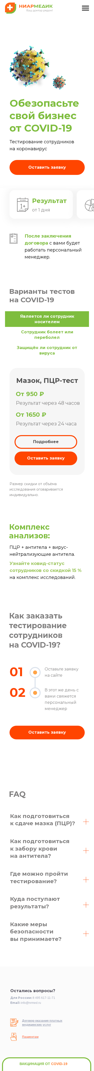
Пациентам (30, 1037)
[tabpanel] (47, 435)
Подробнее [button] (46, 441)
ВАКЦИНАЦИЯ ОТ (43, 1064)
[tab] (47, 319)
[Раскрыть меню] (85, 8)
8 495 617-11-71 (44, 998)
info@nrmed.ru (31, 1003)
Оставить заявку (47, 167)
